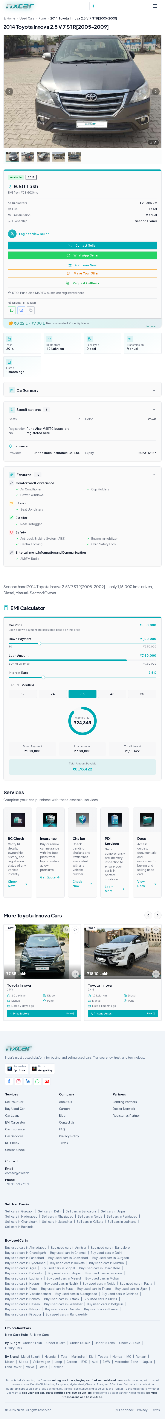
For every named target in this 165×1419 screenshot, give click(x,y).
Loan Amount (19, 655)
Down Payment (20, 639)
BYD (84, 1362)
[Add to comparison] (66, 930)
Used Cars (27, 18)
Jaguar (147, 1362)
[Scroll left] (148, 915)
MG (129, 1356)
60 (142, 694)
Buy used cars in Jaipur (64, 1273)
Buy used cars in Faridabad (24, 1258)
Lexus (43, 1367)
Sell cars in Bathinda (19, 1227)
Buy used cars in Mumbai (106, 1263)
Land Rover (13, 1367)
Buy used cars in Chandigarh (25, 1252)
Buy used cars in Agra (20, 1268)
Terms (63, 1143)
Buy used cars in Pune (21, 1288)
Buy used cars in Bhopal (58, 1268)
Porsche (57, 1367)
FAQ (62, 1129)
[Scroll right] (158, 915)
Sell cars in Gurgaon (19, 1211)
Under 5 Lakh (32, 1343)
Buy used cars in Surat (57, 1288)
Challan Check (15, 1150)
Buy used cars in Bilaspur (23, 1309)
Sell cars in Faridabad (122, 1216)
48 (112, 694)
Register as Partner (126, 1115)
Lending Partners (125, 1102)
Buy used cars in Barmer (101, 1309)
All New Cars (39, 1335)
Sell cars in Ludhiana (122, 1221)
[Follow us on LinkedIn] (28, 1081)
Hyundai (50, 1356)
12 (22, 694)
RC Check (12, 1143)
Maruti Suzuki (30, 1356)
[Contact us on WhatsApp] (37, 1081)
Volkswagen (41, 1362)
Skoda (23, 1362)
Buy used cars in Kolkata (67, 1263)
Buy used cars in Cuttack (61, 1299)
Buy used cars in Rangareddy (67, 1314)
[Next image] (156, 91)
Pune (42, 18)
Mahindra (78, 1356)
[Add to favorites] (75, 930)
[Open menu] (155, 6)
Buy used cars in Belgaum (105, 1304)
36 (82, 694)
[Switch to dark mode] (93, 6)
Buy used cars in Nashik (61, 1283)
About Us (65, 1102)
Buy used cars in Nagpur (22, 1283)
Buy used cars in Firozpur (23, 1314)
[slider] (39, 643)
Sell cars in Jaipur (113, 1211)
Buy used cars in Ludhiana (23, 1278)
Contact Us (67, 1122)
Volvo (30, 1367)
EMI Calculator (15, 1122)
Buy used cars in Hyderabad (25, 1263)
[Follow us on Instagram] (18, 1081)
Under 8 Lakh (56, 1343)
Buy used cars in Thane (94, 1288)
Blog (62, 1115)
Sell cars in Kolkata (90, 1221)
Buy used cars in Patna (136, 1283)
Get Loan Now (86, 265)
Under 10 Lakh (80, 1343)
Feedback (126, 1410)
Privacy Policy (69, 1136)
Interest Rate (18, 672)
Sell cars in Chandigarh (21, 1221)
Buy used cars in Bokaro (22, 1299)
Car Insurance (15, 1129)
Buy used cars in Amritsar (68, 1247)
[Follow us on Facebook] (9, 1081)
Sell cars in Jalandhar (57, 1221)
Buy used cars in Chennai (68, 1252)
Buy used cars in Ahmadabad (25, 1247)
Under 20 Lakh (129, 1343)
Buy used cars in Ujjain (131, 1288)
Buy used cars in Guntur (100, 1299)
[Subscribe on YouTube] (47, 1081)
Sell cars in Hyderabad (21, 1216)
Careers (64, 1108)
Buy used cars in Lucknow (104, 1273)
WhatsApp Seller (85, 255)
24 (53, 694)
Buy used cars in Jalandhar (63, 1304)
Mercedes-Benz (126, 1362)
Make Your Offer (86, 273)
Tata (64, 1356)
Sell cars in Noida (90, 1216)
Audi (95, 1362)
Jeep (58, 1362)
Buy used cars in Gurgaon (110, 1258)
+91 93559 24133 (17, 1184)
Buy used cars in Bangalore (110, 1247)
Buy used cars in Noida (99, 1283)
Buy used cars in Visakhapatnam (28, 1294)
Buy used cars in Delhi (106, 1252)
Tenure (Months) (21, 685)
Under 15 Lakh (105, 1343)
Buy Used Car (15, 1108)
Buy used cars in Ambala (62, 1309)
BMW (106, 1362)
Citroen (72, 1362)
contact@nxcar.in (17, 1173)
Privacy (142, 1410)
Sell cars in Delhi (49, 1211)
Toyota (103, 1356)
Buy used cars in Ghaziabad (68, 1258)
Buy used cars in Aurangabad (76, 1294)
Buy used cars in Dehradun (24, 1273)
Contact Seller (86, 245)
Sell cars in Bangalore (81, 1211)
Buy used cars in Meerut (64, 1278)
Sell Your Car (14, 1102)
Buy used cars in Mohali (102, 1278)
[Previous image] (9, 91)
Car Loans (12, 1115)
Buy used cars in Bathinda (120, 1294)
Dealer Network (124, 1108)
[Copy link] (75, 974)
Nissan (9, 1362)
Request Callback (86, 283)
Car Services (14, 1136)
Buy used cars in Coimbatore (99, 1268)
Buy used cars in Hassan (22, 1304)
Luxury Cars (13, 1348)
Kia (91, 1356)
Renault (141, 1356)
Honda (117, 1356)
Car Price (15, 625)
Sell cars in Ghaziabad (57, 1216)
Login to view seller (34, 234)
